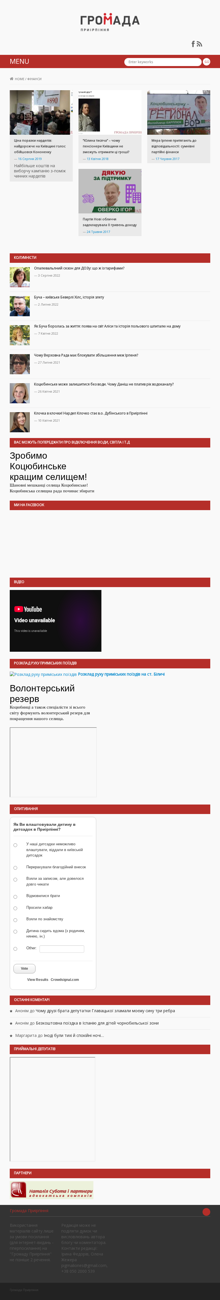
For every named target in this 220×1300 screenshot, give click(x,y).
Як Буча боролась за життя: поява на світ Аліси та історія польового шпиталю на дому (107, 326)
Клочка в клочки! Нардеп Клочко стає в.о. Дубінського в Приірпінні (91, 413)
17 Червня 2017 (167, 159)
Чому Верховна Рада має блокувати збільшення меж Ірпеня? (86, 355)
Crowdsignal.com (65, 980)
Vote (24, 969)
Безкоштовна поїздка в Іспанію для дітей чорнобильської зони (97, 1023)
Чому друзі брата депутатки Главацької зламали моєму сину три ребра (105, 1010)
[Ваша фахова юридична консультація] (51, 1189)
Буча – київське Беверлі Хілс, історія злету (69, 297)
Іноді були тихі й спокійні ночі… (74, 1035)
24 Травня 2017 (98, 231)
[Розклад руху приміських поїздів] (43, 674)
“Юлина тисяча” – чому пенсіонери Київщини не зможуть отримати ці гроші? (106, 146)
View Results (37, 980)
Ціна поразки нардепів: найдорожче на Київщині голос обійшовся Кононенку (40, 146)
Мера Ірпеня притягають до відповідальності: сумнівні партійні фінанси (174, 146)
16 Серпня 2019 (30, 159)
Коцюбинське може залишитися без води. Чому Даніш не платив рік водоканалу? (104, 384)
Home (19, 79)
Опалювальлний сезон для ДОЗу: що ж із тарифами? (79, 268)
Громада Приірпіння (29, 1210)
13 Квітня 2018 (98, 159)
